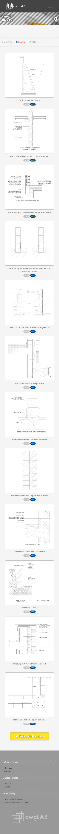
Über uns (8, 768)
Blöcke (21, 42)
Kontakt (7, 771)
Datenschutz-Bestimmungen (16, 802)
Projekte (7, 783)
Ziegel (32, 42)
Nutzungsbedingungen (13, 799)
